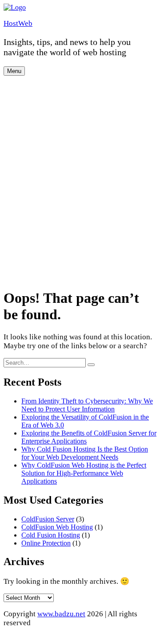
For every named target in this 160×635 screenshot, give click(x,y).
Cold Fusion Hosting (50, 535)
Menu (14, 71)
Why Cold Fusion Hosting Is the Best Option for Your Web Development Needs (84, 453)
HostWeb (18, 23)
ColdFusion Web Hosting (57, 527)
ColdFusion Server (47, 519)
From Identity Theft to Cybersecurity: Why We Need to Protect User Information (87, 405)
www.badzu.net (61, 614)
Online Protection (46, 543)
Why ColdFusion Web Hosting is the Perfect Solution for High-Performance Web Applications (83, 473)
